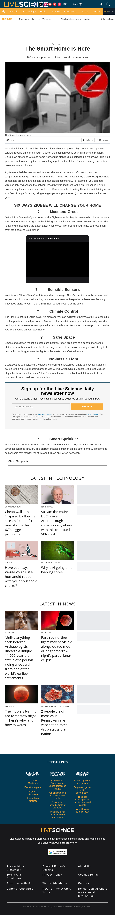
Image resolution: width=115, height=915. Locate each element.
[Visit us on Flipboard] (54, 4)
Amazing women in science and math (57, 795)
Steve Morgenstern (40, 57)
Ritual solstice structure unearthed (76, 19)
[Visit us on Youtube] (50, 4)
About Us (84, 866)
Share (12, 140)
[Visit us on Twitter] (40, 4)
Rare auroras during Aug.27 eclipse (35, 19)
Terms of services (45, 414)
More (95, 11)
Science (56, 11)
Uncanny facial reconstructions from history (57, 814)
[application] (57, 259)
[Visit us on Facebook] (35, 4)
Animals (14, 11)
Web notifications (54, 883)
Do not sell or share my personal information (92, 892)
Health (43, 11)
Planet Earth (70, 11)
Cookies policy (88, 874)
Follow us (89, 140)
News (85, 57)
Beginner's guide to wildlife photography (82, 790)
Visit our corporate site (63, 842)
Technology (56, 44)
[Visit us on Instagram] (45, 4)
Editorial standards (20, 888)
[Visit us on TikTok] (59, 4)
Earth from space (32, 787)
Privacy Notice (92, 414)
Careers (83, 883)
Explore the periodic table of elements (57, 805)
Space (85, 11)
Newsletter (104, 140)
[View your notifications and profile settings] (101, 4)
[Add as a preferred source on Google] (57, 852)
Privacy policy (52, 874)
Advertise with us (19, 883)
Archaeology (29, 11)
